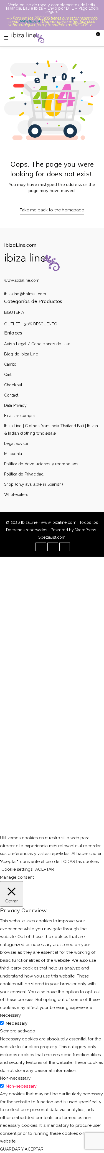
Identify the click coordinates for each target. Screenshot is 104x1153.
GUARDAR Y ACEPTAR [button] (22, 1149)
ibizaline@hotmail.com (25, 294)
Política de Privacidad (24, 474)
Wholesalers (16, 494)
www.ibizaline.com (22, 280)
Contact (11, 395)
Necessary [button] (10, 1015)
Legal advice (16, 443)
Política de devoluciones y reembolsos (41, 464)
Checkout (13, 385)
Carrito (10, 364)
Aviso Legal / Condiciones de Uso (37, 344)
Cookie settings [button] (16, 869)
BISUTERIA (14, 312)
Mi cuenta (13, 453)
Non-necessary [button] (15, 1078)
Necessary (16, 1023)
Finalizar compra (19, 415)
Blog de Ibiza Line (21, 354)
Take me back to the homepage (52, 210)
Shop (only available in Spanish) (33, 484)
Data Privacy (15, 405)
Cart (8, 374)
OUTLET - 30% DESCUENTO (30, 324)
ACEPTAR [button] (44, 869)
